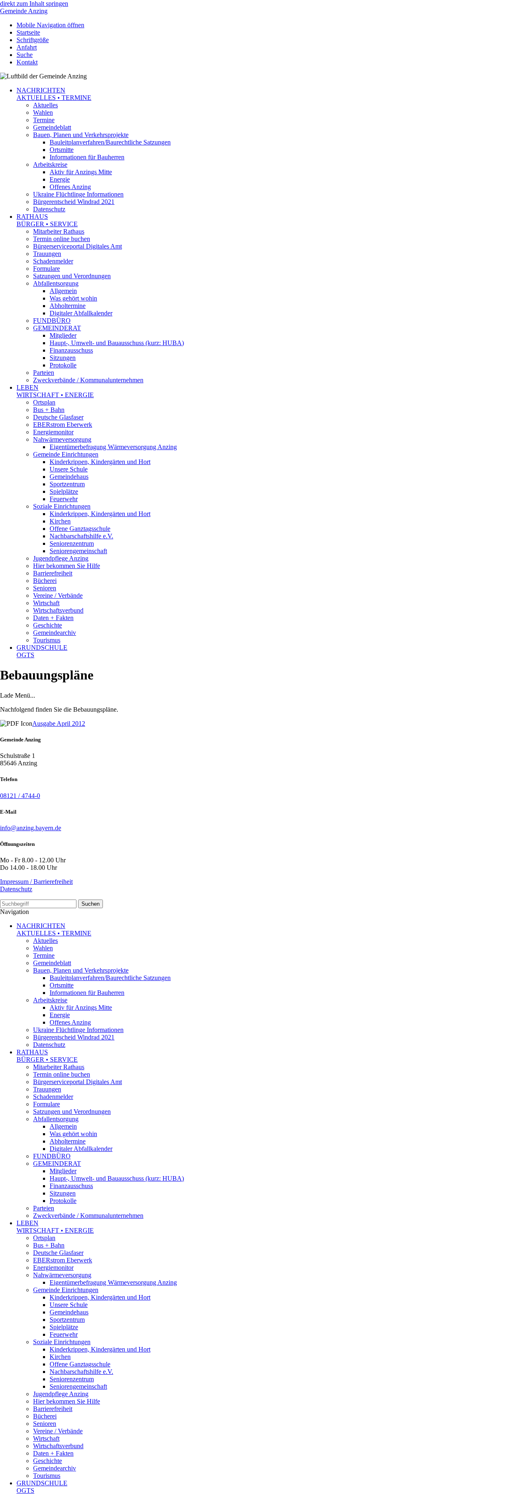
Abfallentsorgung (56, 283)
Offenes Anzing (70, 186)
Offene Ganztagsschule (80, 528)
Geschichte (47, 625)
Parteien (43, 372)
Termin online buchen (61, 238)
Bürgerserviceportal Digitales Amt (77, 246)
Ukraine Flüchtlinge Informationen (78, 194)
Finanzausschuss (71, 350)
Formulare (46, 268)
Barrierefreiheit (52, 573)
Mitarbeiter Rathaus (58, 231)
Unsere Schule (69, 469)
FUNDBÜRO (52, 320)
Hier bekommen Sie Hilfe (66, 565)
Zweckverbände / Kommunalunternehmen (88, 380)
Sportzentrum (67, 484)
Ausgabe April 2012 (58, 723)
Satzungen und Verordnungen (72, 275)
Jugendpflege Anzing (60, 558)
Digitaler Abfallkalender (81, 313)
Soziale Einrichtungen (62, 506)
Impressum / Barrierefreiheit (36, 881)
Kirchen (60, 521)
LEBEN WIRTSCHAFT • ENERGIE (55, 391)
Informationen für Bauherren (87, 157)
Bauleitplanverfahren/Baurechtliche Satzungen (110, 142)
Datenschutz (49, 209)
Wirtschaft (46, 602)
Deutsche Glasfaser (58, 417)
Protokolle (63, 365)
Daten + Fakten (53, 617)
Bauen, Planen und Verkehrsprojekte (81, 134)
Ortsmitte (62, 149)
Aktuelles (45, 105)
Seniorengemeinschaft (78, 550)
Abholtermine (68, 305)
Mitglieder (63, 335)
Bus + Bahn (48, 409)
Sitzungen (63, 357)
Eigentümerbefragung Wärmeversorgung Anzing (113, 446)
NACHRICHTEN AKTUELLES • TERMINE (54, 94)
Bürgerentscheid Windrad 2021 (73, 201)
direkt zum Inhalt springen (34, 3)
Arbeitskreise (50, 164)
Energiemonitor (53, 432)
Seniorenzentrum (72, 543)
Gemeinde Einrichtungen (65, 454)
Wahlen (43, 112)
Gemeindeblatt (52, 127)
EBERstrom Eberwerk (62, 424)
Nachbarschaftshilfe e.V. (81, 536)
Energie (60, 179)
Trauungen (47, 253)
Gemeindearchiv (54, 632)
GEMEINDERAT (57, 327)
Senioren (44, 588)
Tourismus (46, 640)
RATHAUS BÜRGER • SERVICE (47, 220)
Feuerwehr (64, 498)
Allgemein (63, 290)
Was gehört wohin (73, 298)
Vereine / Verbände (58, 595)
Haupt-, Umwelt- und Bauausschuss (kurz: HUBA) (117, 342)
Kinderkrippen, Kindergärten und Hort (100, 461)
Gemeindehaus (69, 476)
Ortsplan (44, 402)
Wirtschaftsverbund (58, 610)
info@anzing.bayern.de (30, 827)
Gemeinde (24, 10)
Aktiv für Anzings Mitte (81, 171)
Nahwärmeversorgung (62, 439)
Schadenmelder (53, 261)
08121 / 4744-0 (20, 795)
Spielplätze (64, 491)
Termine (44, 119)
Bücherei (45, 580)
